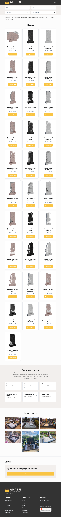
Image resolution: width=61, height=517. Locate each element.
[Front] (30, 490)
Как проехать (45, 503)
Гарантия (24, 507)
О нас (23, 500)
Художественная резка (11, 507)
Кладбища (25, 503)
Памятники (36, 8)
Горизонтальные (9, 503)
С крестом (7, 505)
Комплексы (7, 512)
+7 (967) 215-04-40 (47, 500)
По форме (36, 12)
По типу (8, 12)
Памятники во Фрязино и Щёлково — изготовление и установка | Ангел (26, 17)
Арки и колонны (9, 510)
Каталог (9, 8)
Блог (23, 505)
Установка (25, 512)
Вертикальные (8, 500)
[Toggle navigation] (55, 2)
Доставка (25, 510)
